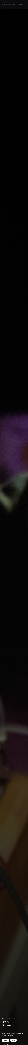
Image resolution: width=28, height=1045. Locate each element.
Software (8, 4)
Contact (3, 7)
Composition (19, 4)
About (3, 4)
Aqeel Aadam (5, 2)
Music (13, 4)
